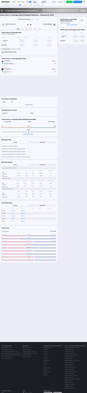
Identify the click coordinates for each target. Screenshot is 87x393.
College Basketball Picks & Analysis (30, 353)
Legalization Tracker (48, 347)
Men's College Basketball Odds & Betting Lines (11, 353)
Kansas (45, 369)
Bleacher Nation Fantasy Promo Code (72, 378)
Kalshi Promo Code (69, 356)
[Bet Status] (2, 63)
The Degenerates (7, 68)
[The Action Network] (6, 2)
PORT (13, 221)
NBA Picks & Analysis (27, 349)
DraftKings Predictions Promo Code (72, 360)
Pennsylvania (46, 360)
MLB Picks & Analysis (27, 354)
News (22, 28)
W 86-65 (23, 210)
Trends (35, 28)
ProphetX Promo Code (69, 362)
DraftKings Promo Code (70, 364)
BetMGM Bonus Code (69, 349)
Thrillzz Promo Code (69, 386)
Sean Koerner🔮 (7, 60)
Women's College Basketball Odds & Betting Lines (12, 354)
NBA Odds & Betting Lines (7, 349)
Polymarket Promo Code (70, 353)
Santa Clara (8, 121)
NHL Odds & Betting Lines (7, 358)
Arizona (45, 354)
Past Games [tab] (42, 164)
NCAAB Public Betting (28, 134)
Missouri (45, 373)
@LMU (13, 215)
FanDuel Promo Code (69, 366)
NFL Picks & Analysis (27, 347)
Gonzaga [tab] (15, 142)
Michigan (45, 364)
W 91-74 (23, 215)
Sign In (84, 2)
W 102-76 (23, 213)
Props (31, 28)
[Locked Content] (29, 132)
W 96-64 (23, 221)
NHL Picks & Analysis (27, 356)
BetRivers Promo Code (69, 373)
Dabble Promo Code (69, 377)
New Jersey (46, 358)
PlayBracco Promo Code (70, 384)
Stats (40, 28)
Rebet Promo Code (69, 382)
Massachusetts (47, 367)
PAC (13, 213)
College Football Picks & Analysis (29, 351)
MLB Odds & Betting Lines (7, 356)
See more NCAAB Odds (72, 24)
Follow (53, 61)
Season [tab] (15, 164)
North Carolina (47, 371)
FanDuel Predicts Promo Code (71, 354)
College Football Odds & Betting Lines (9, 351)
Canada (45, 375)
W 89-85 (23, 218)
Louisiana (46, 351)
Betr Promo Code (68, 380)
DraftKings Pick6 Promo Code (71, 375)
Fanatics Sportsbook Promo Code (72, 347)
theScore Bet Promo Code (70, 367)
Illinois (45, 362)
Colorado (45, 356)
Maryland (46, 353)
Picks (27, 28)
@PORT (13, 210)
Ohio (45, 366)
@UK (13, 218)
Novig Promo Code (69, 358)
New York (46, 349)
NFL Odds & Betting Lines (7, 347)
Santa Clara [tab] (42, 142)
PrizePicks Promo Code (69, 388)
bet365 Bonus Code (69, 351)
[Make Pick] (4, 65)
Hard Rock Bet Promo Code (70, 371)
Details (18, 28)
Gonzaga (52, 121)
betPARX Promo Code (69, 369)
